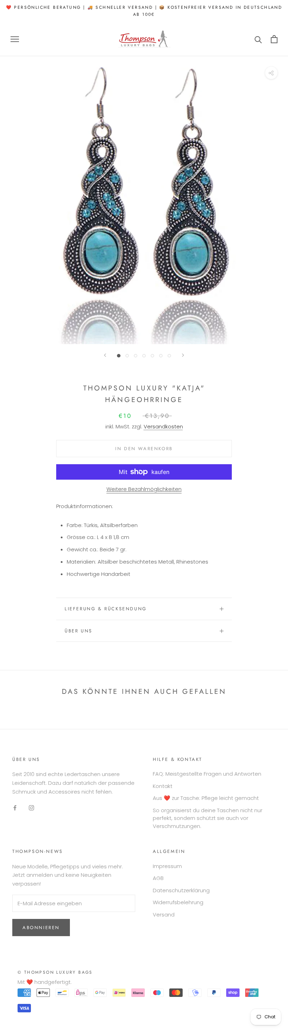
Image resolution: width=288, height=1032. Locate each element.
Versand (164, 914)
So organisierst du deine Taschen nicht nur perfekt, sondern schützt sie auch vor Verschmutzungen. (207, 818)
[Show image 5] (152, 355)
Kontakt (162, 786)
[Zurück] (105, 355)
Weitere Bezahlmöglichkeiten (144, 489)
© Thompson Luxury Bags (55, 972)
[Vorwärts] (183, 355)
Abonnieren (41, 927)
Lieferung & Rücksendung (106, 608)
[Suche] (258, 39)
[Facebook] (15, 807)
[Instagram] (31, 807)
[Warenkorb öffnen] (274, 39)
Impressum (167, 866)
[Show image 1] (118, 355)
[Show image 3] (135, 355)
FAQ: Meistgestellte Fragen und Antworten (207, 773)
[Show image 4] (144, 355)
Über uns (78, 630)
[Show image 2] (127, 355)
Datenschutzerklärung (181, 890)
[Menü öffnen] (15, 39)
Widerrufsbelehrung (178, 902)
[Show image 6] (161, 355)
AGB (158, 878)
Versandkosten (163, 426)
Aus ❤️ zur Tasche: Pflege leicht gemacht (206, 798)
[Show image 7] (169, 355)
